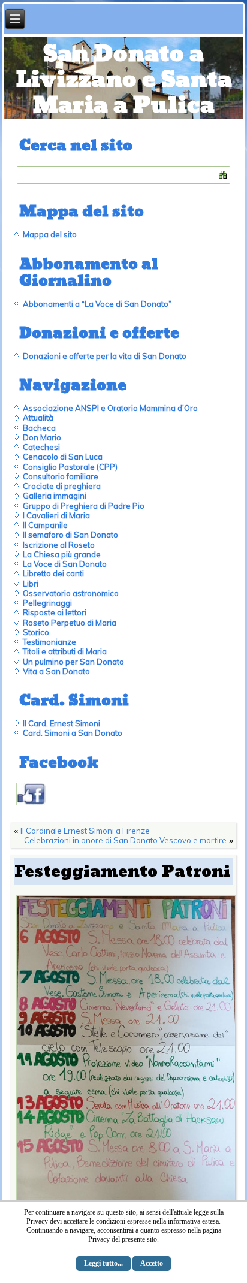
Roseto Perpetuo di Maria (69, 622)
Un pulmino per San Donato (73, 661)
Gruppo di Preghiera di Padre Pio (83, 506)
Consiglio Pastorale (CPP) (70, 467)
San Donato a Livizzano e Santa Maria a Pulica (124, 80)
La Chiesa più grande (62, 554)
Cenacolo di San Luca (63, 456)
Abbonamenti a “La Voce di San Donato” (97, 304)
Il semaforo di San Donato (70, 534)
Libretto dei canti (53, 573)
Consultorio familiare (60, 476)
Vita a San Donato (56, 671)
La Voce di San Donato (65, 564)
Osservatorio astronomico (71, 593)
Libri (30, 583)
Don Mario (42, 437)
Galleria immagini (54, 495)
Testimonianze (49, 642)
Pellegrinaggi (47, 603)
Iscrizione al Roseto (59, 545)
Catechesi (41, 447)
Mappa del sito (50, 234)
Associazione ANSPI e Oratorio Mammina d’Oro (110, 408)
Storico (36, 632)
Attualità (38, 417)
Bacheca (39, 428)
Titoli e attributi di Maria (65, 651)
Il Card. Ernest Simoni (61, 723)
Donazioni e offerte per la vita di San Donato (104, 356)
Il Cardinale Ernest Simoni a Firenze (85, 830)
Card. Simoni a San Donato (72, 733)
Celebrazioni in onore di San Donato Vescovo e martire (125, 840)
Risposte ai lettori (54, 612)
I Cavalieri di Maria (56, 515)
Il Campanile (45, 525)
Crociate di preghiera (62, 486)
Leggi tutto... (103, 1263)
